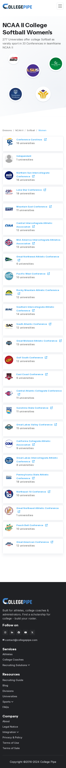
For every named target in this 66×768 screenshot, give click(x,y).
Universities (10, 696)
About (6, 721)
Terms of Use (11, 742)
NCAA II (19, 130)
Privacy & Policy (12, 737)
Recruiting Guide (13, 680)
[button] (33, 143)
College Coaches (13, 659)
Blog (5, 685)
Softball (31, 130)
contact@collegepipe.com (21, 640)
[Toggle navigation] (60, 6)
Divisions (7, 130)
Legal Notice (10, 726)
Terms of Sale (11, 748)
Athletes (8, 654)
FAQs (6, 707)
